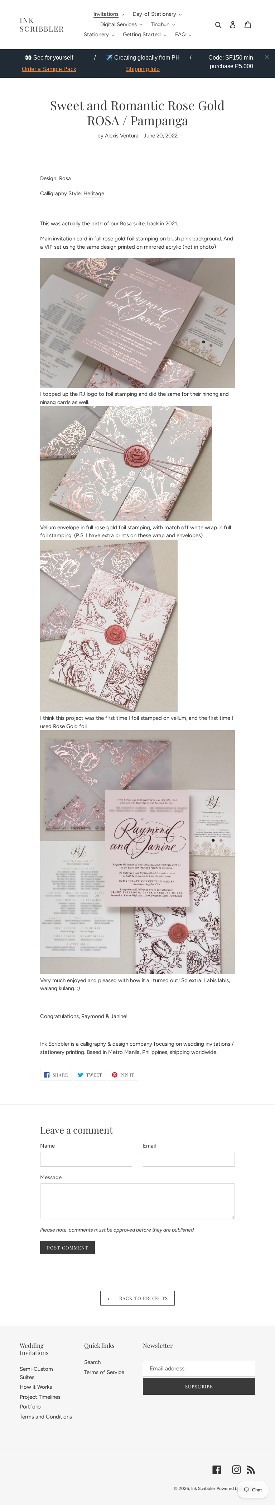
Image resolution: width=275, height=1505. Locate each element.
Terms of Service (104, 1372)
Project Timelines (40, 1397)
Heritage (93, 193)
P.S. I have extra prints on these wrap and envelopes (138, 535)
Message (51, 1177)
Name (47, 1146)
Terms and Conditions (46, 1416)
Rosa (65, 178)
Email (149, 1146)
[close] (267, 57)
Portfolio (30, 1406)
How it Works (36, 1387)
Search (92, 1362)
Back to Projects (143, 1298)
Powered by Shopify (236, 1488)
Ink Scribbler (42, 24)
